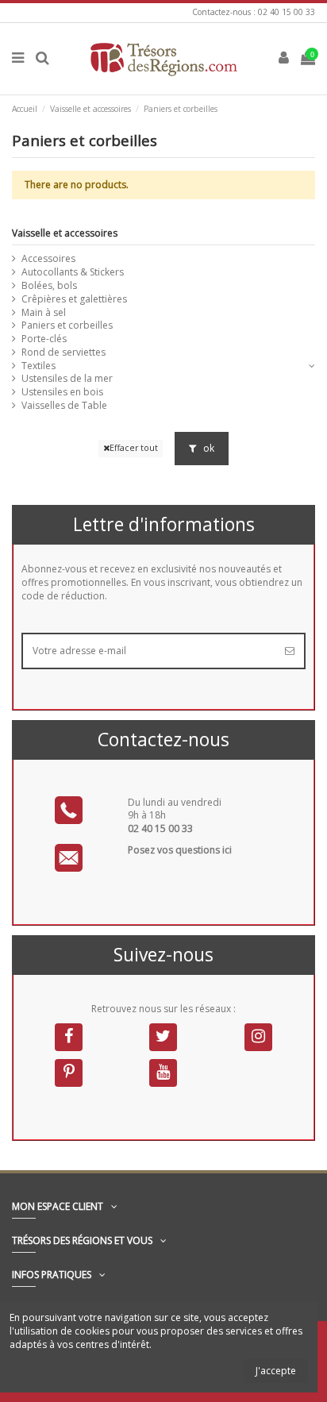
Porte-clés (44, 339)
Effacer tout (134, 447)
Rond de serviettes (63, 352)
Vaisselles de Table (64, 405)
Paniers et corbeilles (67, 325)
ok (207, 448)
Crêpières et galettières (74, 299)
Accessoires (48, 258)
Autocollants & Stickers (72, 272)
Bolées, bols (49, 285)
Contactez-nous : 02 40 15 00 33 (253, 11)
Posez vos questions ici (180, 850)
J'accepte (276, 1370)
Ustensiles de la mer (67, 378)
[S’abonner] (289, 651)
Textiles (38, 366)
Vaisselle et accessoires (64, 233)
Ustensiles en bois (62, 392)
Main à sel (43, 312)
